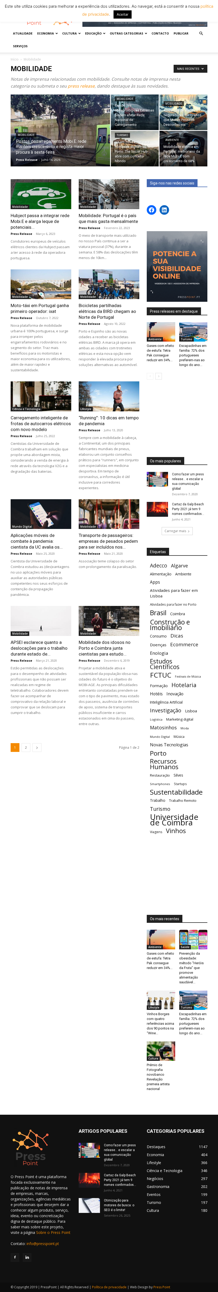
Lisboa (191, 710)
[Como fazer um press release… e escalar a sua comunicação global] (157, 479)
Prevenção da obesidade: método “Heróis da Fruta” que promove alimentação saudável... (191, 967)
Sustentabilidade (176, 792)
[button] (201, 33)
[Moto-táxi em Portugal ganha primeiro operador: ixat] (41, 284)
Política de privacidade (109, 1287)
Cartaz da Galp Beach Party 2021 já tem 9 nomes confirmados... (188, 509)
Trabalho (157, 800)
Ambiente (172, 140)
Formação (159, 685)
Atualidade (22, 33)
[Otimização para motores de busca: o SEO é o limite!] (89, 1205)
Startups (180, 784)
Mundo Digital (22, 526)
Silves (178, 775)
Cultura (153, 1058)
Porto (158, 753)
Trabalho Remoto (182, 800)
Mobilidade (26, 134)
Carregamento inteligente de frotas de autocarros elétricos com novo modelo (41, 423)
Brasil (158, 612)
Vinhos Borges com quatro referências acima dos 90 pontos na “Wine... (160, 1023)
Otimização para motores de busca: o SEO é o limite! (119, 1205)
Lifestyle (85, 409)
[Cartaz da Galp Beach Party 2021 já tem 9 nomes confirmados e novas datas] (157, 509)
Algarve (179, 566)
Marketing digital (179, 719)
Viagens (156, 832)
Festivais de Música (188, 676)
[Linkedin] (27, 1257)
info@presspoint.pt (43, 1243)
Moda (185, 728)
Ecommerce (184, 644)
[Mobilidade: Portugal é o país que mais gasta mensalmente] (109, 194)
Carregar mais (175, 531)
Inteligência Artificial (166, 702)
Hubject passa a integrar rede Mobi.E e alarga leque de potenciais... (40, 221)
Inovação (174, 694)
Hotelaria (183, 685)
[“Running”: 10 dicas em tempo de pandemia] (109, 396)
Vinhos (176, 831)
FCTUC (160, 675)
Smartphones (160, 784)
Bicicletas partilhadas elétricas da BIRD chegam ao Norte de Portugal (107, 311)
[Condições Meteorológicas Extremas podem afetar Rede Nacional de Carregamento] (135, 112)
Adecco (158, 565)
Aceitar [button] (122, 14)
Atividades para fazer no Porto (173, 604)
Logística (156, 719)
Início (15, 59)
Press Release (26, 160)
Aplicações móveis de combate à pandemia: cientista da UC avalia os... (37, 541)
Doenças (158, 644)
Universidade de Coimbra (174, 819)
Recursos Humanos (164, 764)
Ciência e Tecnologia (26, 409)
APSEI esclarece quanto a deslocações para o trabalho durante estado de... (39, 648)
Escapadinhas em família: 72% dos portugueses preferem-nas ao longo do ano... (193, 355)
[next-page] (36, 747)
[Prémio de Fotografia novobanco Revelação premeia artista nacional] (161, 1051)
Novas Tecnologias (169, 745)
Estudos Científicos (164, 664)
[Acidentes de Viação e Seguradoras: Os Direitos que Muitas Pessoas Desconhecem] (183, 112)
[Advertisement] (177, 418)
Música (179, 736)
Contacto (160, 33)
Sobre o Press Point (53, 1232)
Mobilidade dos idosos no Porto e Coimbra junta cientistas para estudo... (105, 648)
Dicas (176, 636)
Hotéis (156, 694)
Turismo (122, 135)
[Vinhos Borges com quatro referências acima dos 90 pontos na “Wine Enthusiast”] (161, 1000)
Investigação (165, 710)
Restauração (160, 775)
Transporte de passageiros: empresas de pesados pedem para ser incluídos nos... (108, 541)
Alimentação (160, 573)
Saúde (185, 947)
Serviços (20, 46)
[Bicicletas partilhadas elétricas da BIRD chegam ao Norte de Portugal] (109, 284)
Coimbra (177, 613)
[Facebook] (15, 1257)
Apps (155, 582)
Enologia (159, 653)
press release (81, 86)
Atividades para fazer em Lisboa (174, 593)
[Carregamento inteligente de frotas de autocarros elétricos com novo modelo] (41, 396)
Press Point (161, 1287)
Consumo (158, 636)
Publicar (181, 33)
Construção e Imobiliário (170, 624)
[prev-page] (150, 376)
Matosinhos (163, 727)
